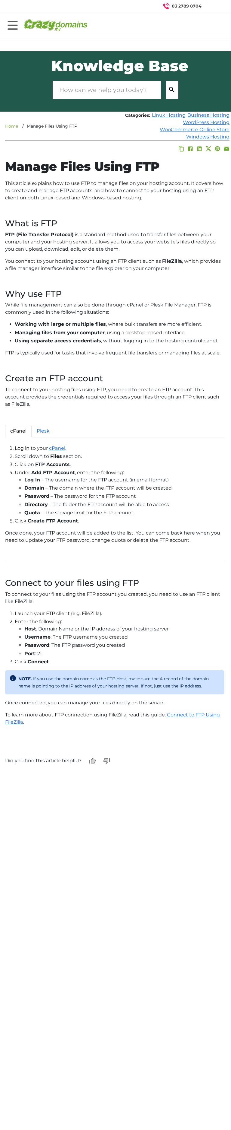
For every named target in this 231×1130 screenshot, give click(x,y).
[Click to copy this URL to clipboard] (181, 148)
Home (11, 126)
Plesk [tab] (43, 431)
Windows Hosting (207, 137)
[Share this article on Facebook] (190, 148)
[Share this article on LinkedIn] (199, 148)
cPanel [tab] (18, 431)
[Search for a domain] (214, 6)
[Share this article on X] (208, 148)
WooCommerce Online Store (194, 129)
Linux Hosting (169, 115)
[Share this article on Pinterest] (217, 148)
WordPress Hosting (206, 122)
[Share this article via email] (226, 148)
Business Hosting (208, 115)
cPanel (57, 448)
